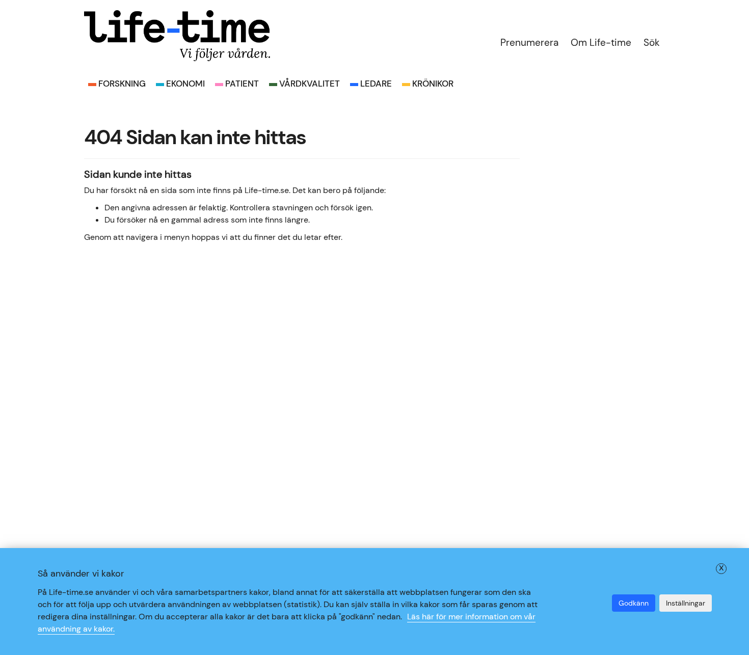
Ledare (376, 83)
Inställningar (685, 603)
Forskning (122, 83)
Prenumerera (529, 42)
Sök (652, 42)
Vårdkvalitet (309, 83)
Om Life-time (601, 42)
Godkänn (634, 603)
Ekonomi (185, 83)
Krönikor (432, 83)
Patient (242, 83)
